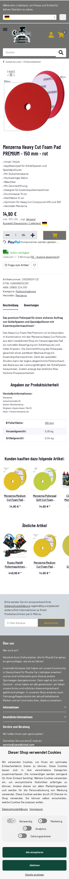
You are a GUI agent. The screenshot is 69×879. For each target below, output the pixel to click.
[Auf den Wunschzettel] (35, 265)
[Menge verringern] (7, 235)
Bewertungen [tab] (31, 305)
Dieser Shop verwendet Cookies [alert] (34, 752)
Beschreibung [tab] (10, 305)
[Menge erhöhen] (32, 235)
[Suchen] (61, 52)
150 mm (49, 422)
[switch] (11, 820)
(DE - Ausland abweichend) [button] (45, 256)
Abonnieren (51, 623)
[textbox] (29, 17)
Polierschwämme (26, 291)
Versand (30, 219)
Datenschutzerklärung (17, 606)
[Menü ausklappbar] (5, 27)
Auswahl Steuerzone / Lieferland (22, 223)
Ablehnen (35, 865)
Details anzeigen (34, 874)
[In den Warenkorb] (54, 235)
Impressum (36, 809)
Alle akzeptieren (34, 852)
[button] (51, 35)
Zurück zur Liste (13, 61)
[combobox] (30, 17)
